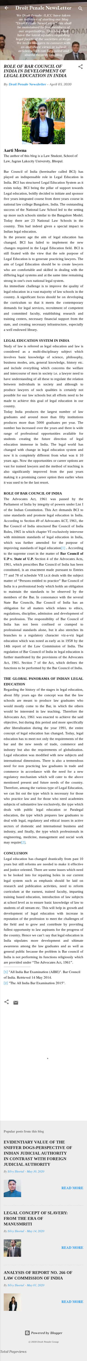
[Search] (80, 9)
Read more (72, 1187)
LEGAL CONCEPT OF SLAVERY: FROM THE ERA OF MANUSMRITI (36, 1218)
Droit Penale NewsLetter (43, 7)
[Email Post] (16, 1004)
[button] (80, 67)
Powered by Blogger (46, 1333)
